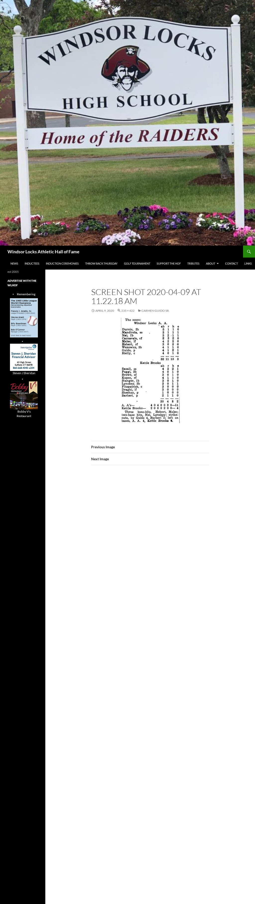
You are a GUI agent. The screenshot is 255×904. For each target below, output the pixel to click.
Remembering (26, 294)
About (210, 263)
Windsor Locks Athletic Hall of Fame (43, 251)
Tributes (193, 263)
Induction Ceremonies (62, 263)
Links (248, 263)
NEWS (14, 263)
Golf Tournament (137, 263)
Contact (231, 263)
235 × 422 (127, 310)
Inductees (32, 263)
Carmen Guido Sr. (155, 310)
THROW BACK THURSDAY (101, 263)
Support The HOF (169, 263)
